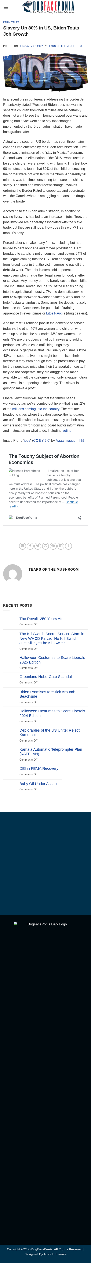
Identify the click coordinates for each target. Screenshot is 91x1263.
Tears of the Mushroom (64, 46)
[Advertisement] (45, 864)
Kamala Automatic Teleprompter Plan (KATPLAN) (50, 751)
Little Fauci (54, 313)
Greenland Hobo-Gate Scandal (45, 677)
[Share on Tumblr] (68, 546)
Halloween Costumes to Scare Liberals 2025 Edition (52, 659)
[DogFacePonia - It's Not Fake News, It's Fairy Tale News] (48, 7)
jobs (27, 440)
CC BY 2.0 (41, 440)
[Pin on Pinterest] (53, 546)
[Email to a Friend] (45, 546)
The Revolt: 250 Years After (42, 619)
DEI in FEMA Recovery (38, 768)
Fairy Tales (11, 22)
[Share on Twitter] (37, 546)
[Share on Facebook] (30, 546)
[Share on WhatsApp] (22, 546)
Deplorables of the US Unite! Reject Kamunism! (49, 732)
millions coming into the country (35, 409)
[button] (5, 7)
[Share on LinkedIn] (60, 546)
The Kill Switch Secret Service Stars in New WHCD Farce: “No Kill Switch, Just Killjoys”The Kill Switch (51, 638)
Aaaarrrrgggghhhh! (70, 440)
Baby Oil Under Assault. (39, 784)
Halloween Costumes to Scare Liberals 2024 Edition (52, 713)
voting (67, 430)
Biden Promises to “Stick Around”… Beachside (49, 694)
